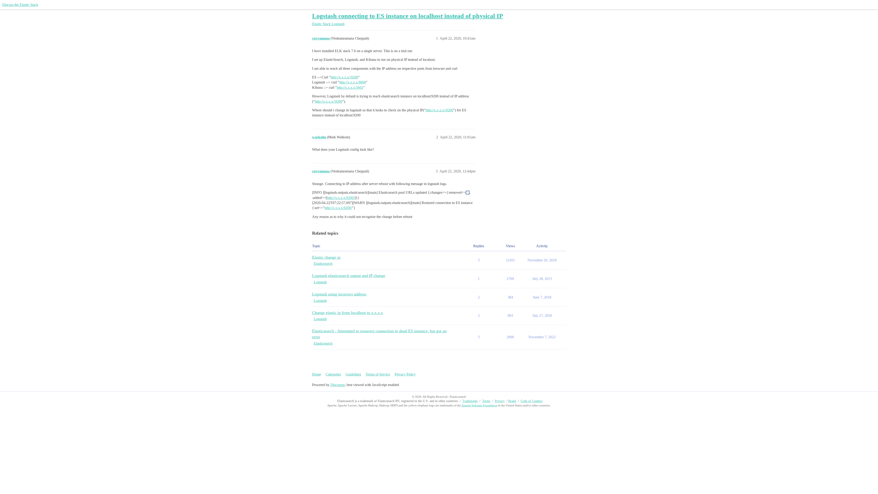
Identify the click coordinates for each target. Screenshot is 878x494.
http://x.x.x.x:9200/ (340, 198)
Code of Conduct (532, 401)
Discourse (337, 385)
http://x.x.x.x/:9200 (344, 77)
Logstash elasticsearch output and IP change (348, 275)
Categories (333, 374)
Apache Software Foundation (479, 405)
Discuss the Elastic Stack (20, 5)
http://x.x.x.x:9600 (352, 82)
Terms (486, 401)
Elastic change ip (326, 257)
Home (316, 374)
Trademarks (470, 401)
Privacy (500, 401)
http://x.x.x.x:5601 (350, 87)
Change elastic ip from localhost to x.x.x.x (347, 312)
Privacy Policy (405, 374)
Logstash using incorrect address (339, 294)
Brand (512, 401)
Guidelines (353, 374)
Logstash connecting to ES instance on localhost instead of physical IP (407, 15)
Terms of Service (378, 374)
